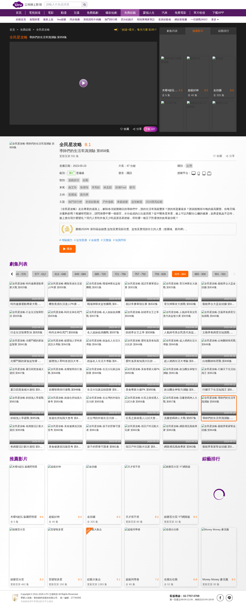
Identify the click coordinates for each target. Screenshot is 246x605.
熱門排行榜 (75, 201)
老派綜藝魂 (92, 201)
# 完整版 (106, 240)
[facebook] (220, 597)
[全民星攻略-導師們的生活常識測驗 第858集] (32, 174)
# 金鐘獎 (94, 240)
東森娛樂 (122, 201)
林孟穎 (108, 187)
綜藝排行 (223, 30)
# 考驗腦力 (65, 240)
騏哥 (132, 187)
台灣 (189, 165)
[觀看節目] (83, 83)
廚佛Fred (120, 187)
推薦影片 (198, 30)
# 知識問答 (119, 240)
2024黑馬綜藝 (154, 201)
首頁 (12, 29)
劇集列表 (172, 30)
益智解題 (136, 201)
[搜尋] (84, 4)
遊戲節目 (73, 180)
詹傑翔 (84, 187)
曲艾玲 (72, 187)
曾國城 (72, 194)
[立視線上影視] (27, 4)
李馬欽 (96, 187)
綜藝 (85, 180)
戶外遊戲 (108, 201)
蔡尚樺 (84, 194)
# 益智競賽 (80, 240)
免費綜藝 (25, 29)
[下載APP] (150, 129)
